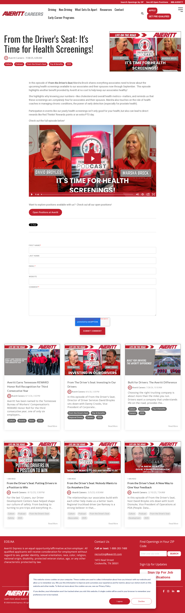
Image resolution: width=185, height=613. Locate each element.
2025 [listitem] (20, 518)
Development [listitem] (134, 518)
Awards (22, 421)
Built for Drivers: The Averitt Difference (152, 382)
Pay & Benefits (56, 64)
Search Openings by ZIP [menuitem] (132, 2)
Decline (141, 601)
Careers (90, 417)
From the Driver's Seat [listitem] (39, 514)
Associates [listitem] (73, 518)
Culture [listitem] (11, 514)
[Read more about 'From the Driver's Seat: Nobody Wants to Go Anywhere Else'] (92, 457)
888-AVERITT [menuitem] (177, 2)
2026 (40, 421)
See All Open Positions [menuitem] (157, 2)
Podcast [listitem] (22, 514)
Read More (52, 426)
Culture (8, 64)
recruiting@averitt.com (108, 554)
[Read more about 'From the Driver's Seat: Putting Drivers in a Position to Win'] (32, 457)
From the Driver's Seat (36, 64)
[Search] (142, 14)
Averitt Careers (16, 57)
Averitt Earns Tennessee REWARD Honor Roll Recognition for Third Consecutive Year (28, 386)
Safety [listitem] (11, 518)
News (31, 421)
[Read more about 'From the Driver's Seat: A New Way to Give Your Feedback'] (153, 457)
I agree (120, 601)
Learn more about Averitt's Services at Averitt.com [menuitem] (26, 599)
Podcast (19, 64)
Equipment (144, 409)
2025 (69, 64)
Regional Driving (76, 417)
